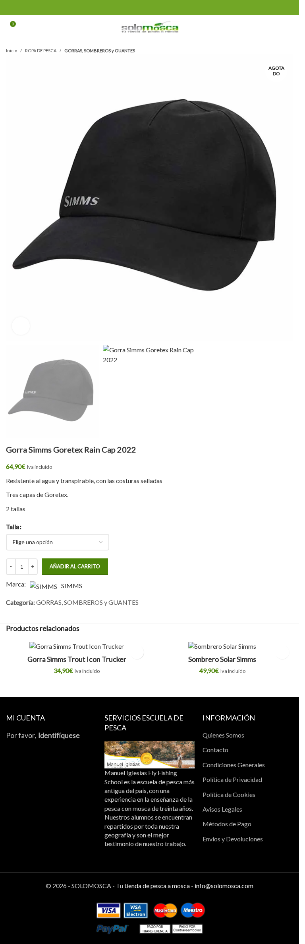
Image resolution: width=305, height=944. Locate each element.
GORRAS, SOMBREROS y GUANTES (99, 50)
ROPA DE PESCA (40, 50)
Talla (12, 526)
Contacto (215, 749)
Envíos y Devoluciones (233, 839)
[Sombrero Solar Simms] (222, 646)
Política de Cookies (229, 794)
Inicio (11, 50)
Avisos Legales (222, 809)
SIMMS (71, 585)
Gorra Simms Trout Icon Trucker (76, 659)
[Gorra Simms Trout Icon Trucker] (77, 646)
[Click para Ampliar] (21, 326)
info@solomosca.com (224, 885)
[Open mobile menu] (290, 27)
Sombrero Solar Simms (222, 659)
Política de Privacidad (232, 779)
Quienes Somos (223, 735)
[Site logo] (150, 26)
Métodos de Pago (227, 823)
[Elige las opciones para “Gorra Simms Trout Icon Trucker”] (137, 652)
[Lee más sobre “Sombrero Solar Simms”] (282, 652)
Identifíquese (59, 735)
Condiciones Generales (234, 764)
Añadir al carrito (75, 566)
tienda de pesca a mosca (157, 885)
